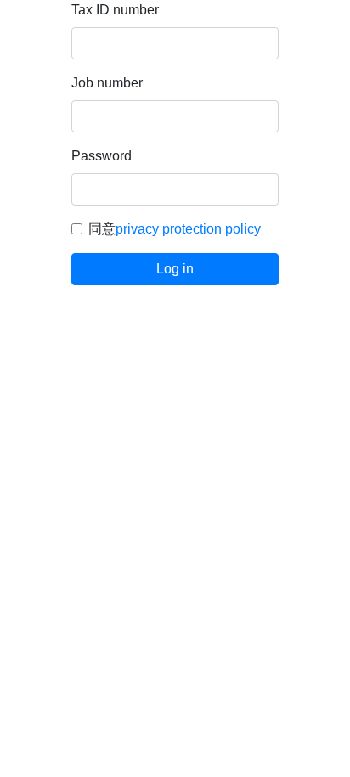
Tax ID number (115, 10)
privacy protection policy (188, 229)
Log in (175, 269)
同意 (174, 229)
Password (101, 156)
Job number (107, 83)
